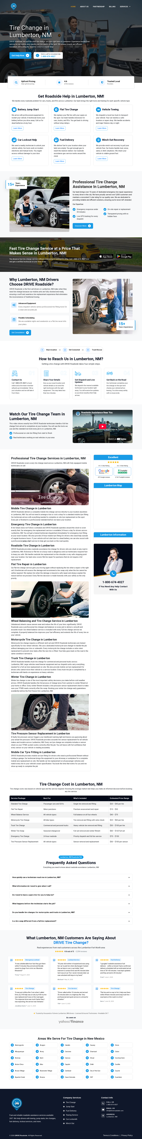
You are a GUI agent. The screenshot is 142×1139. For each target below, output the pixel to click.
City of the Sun (95, 1071)
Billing (112, 7)
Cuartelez (118, 1077)
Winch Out (70, 1123)
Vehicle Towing (110, 109)
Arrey (42, 1051)
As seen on (71, 1018)
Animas (17, 1058)
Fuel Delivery (67, 139)
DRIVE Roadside (21, 1135)
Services (124, 7)
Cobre (117, 1051)
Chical (92, 1058)
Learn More (17, 128)
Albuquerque (19, 1051)
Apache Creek (20, 1077)
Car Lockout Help (27, 139)
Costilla (117, 1064)
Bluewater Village (46, 1071)
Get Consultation (18, 332)
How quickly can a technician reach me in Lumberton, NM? (36, 877)
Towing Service (72, 1115)
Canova (67, 1058)
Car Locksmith (71, 1119)
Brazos (42, 1077)
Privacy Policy (127, 1135)
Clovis (117, 1045)
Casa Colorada (70, 1077)
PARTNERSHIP (99, 7)
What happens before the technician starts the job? (33, 904)
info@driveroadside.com (114, 1111)
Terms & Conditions (111, 1135)
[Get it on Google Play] (124, 256)
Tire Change (71, 1102)
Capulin (67, 1064)
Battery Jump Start (28, 109)
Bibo (41, 1064)
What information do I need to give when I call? (31, 886)
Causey (92, 1045)
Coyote (117, 1071)
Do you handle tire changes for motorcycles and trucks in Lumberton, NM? (43, 912)
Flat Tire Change (69, 109)
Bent (41, 1058)
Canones (68, 1051)
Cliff (91, 1077)
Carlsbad (68, 1071)
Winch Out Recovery (113, 139)
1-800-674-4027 (79, 259)
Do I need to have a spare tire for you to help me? (33, 895)
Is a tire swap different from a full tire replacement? (34, 921)
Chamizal (93, 1051)
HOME (73, 7)
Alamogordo (19, 1045)
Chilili (92, 1064)
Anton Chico (19, 1064)
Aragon (42, 1045)
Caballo (67, 1045)
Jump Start (70, 1107)
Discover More (80, 226)
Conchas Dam (120, 1058)
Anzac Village (20, 1071)
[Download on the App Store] (106, 256)
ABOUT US (84, 7)
